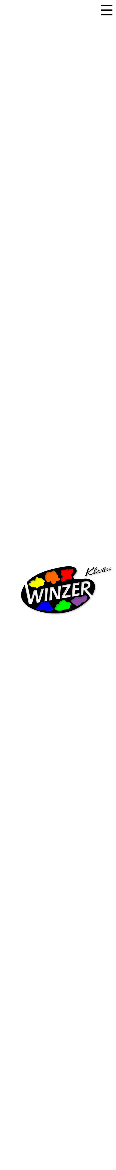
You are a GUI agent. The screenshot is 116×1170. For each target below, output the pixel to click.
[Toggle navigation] (106, 9)
